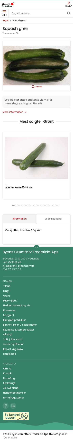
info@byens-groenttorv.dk (18, 265)
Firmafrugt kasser (13, 397)
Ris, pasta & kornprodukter (18, 329)
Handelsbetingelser (14, 392)
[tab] (13, 205)
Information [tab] (20, 218)
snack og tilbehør (13, 344)
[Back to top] (36, 248)
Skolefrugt (9, 383)
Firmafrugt (9, 378)
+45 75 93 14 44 (12, 262)
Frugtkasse (9, 354)
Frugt (6, 291)
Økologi (7, 334)
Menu (4, 15)
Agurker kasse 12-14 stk (18, 187)
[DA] (8, 4)
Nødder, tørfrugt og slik (16, 305)
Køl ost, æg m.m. (13, 349)
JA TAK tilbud (10, 388)
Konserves (9, 310)
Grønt (5, 20)
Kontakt (7, 373)
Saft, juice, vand (12, 339)
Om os (7, 368)
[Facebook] (6, 406)
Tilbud (6, 286)
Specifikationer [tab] (53, 218)
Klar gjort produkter (14, 320)
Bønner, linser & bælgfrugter (20, 324)
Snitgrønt (8, 315)
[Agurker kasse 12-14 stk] (36, 157)
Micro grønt (10, 300)
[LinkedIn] (13, 406)
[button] (36, 65)
